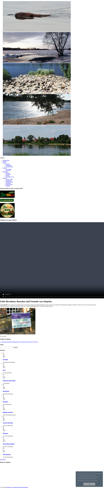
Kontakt (4, 161)
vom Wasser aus (9, 166)
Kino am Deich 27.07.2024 (32, 341)
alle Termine (3, 459)
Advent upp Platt (8, 423)
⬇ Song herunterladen (6, 200)
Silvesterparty (7, 454)
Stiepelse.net (9, 487)
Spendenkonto (6, 160)
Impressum (15, 487)
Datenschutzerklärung (23, 487)
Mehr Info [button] (94, 480)
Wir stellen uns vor (10, 176)
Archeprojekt (9, 180)
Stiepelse (5, 178)
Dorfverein (8, 170)
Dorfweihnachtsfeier (8, 444)
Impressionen (9, 165)
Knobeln (5, 401)
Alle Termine (9, 169)
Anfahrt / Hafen (9, 179)
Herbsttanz (6, 391)
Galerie (4, 162)
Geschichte (8, 174)
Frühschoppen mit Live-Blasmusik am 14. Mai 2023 (12, 341)
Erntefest (5, 359)
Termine (5, 168)
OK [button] (89, 484)
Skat (4, 370)
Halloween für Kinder (9, 380)
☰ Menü (2, 157)
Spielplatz (8, 185)
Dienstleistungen (9, 181)
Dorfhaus (8, 164)
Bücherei (8, 173)
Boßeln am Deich (8, 412)
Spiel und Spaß (9, 184)
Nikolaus (5, 433)
